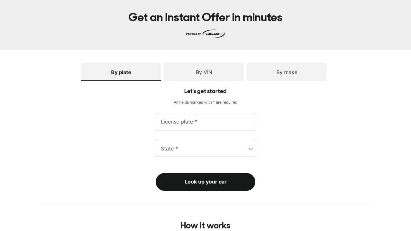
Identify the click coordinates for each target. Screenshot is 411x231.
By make (286, 72)
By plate (121, 72)
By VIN (204, 72)
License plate (179, 122)
